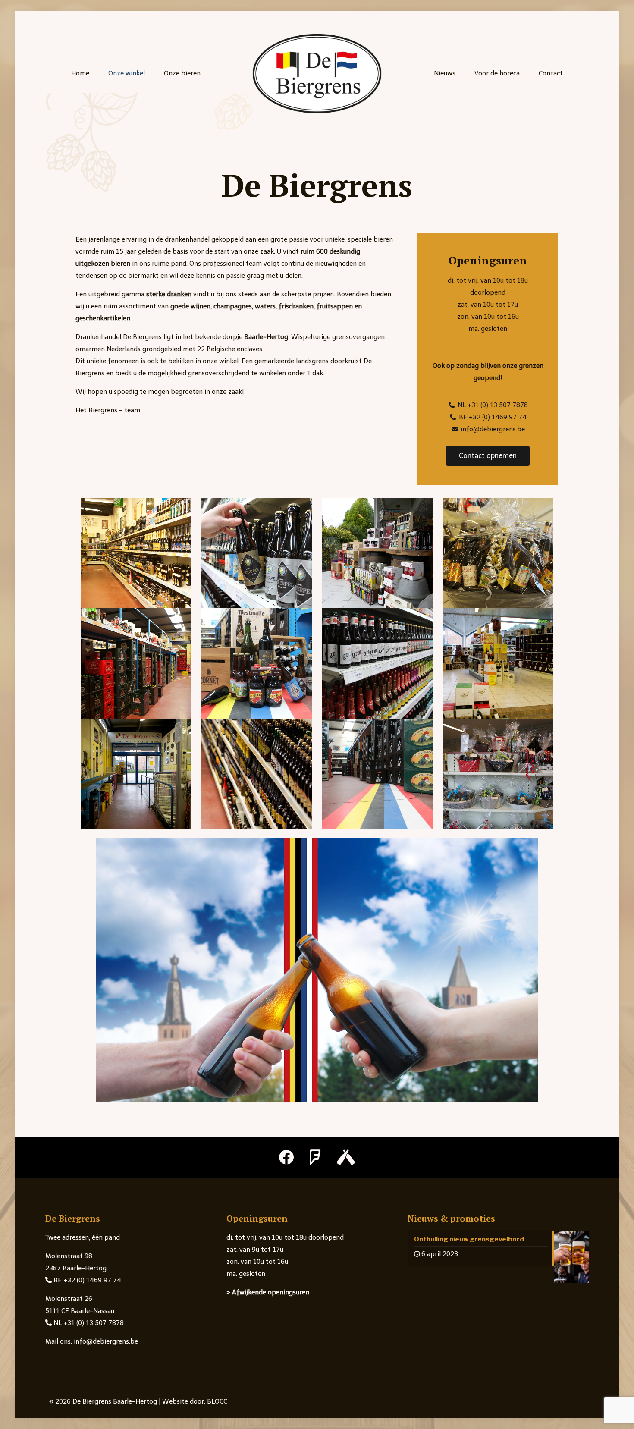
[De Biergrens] (317, 73)
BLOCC (217, 1401)
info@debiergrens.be (105, 1341)
